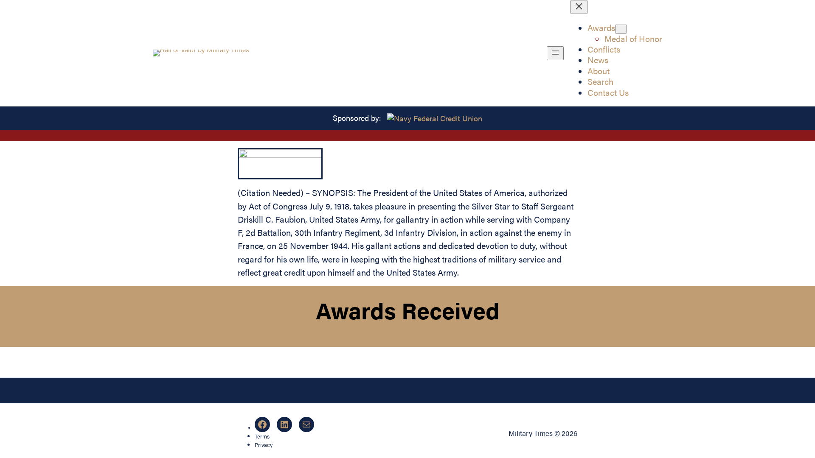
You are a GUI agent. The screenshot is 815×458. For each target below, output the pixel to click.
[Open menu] (555, 53)
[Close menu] (578, 7)
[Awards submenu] (621, 29)
